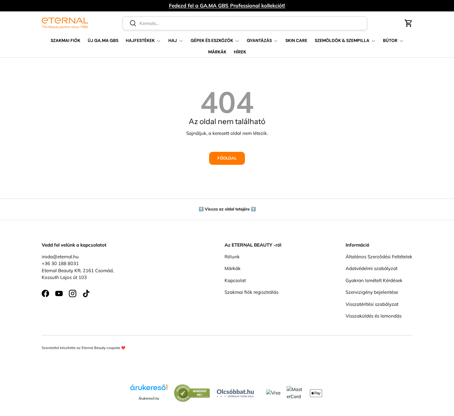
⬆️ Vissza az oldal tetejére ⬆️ (227, 208)
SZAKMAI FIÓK (65, 40)
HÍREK (240, 52)
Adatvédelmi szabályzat (371, 268)
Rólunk (232, 257)
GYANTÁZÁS (259, 40)
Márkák (233, 268)
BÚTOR (390, 40)
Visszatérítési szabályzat (372, 304)
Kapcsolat (235, 280)
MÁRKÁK (217, 52)
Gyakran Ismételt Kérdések (374, 280)
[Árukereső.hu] (148, 390)
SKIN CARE (296, 40)
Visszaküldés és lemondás (373, 316)
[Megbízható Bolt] (192, 387)
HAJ (172, 40)
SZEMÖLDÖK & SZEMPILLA (342, 40)
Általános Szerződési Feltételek (379, 257)
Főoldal (227, 158)
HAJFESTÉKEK (140, 40)
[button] (408, 23)
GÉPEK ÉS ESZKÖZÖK (212, 40)
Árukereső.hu (149, 398)
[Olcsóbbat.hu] (235, 392)
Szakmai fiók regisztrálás (251, 292)
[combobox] (245, 23)
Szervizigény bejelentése (372, 292)
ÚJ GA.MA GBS (103, 40)
